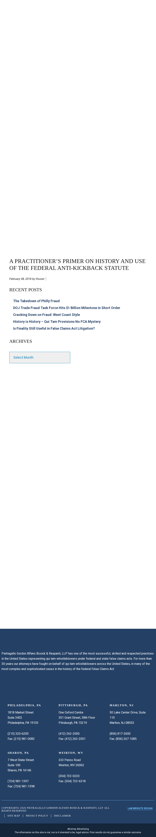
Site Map (13, 815)
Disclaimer (62, 815)
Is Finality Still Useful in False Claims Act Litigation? (54, 328)
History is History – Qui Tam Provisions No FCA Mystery (57, 322)
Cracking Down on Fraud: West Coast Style (46, 315)
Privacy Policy (37, 815)
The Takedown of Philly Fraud (36, 301)
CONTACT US (14, 612)
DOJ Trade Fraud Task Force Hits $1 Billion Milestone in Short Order (66, 308)
